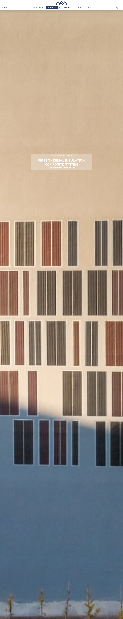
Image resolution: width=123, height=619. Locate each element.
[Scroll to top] (119, 615)
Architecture (70, 156)
